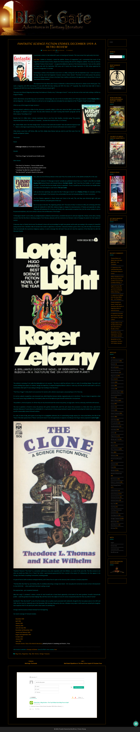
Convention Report (115, 392)
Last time (36, 59)
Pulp (30, 654)
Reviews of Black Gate (116, 473)
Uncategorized (114, 515)
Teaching (113, 506)
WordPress (74, 729)
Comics (112, 382)
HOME (111, 42)
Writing (113, 528)
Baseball (113, 364)
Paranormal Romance (116, 458)
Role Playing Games (116, 485)
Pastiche (113, 464)
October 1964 (19, 637)
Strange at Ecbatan (32, 649)
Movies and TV (114, 439)
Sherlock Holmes (115, 497)
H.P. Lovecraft (114, 423)
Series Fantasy (114, 493)
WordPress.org (114, 552)
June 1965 (18, 641)
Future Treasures (115, 413)
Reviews (113, 470)
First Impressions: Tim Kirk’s (116, 334)
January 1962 (19, 623)
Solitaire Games (115, 500)
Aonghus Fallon (114, 322)
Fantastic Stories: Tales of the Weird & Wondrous (29, 643)
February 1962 (19, 625)
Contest (113, 388)
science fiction (114, 490)
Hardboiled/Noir (115, 426)
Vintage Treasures (45, 654)
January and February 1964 (23, 632)
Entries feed (114, 545)
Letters (113, 432)
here (55, 649)
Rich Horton (60, 50)
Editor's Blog (114, 400)
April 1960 (18, 621)
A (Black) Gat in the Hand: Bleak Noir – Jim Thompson (117, 297)
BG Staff (113, 367)
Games (112, 416)
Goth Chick (113, 419)
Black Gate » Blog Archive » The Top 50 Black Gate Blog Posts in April (51, 702)
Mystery (113, 445)
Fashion (113, 407)
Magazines (25, 654)
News (112, 452)
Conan (112, 385)
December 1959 (20, 619)
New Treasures (114, 449)
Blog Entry (18, 654)
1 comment (69, 50)
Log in (112, 542)
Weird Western (114, 525)
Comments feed (115, 549)
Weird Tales (114, 521)
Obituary (113, 455)
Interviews (113, 429)
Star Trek (113, 503)
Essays (112, 403)
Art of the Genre (115, 360)
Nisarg (84, 729)
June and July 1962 (21, 628)
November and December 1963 (24, 630)
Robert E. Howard (115, 482)
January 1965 (19, 639)
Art (111, 357)
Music (112, 442)
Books (112, 379)
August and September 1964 (23, 634)
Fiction (112, 410)
